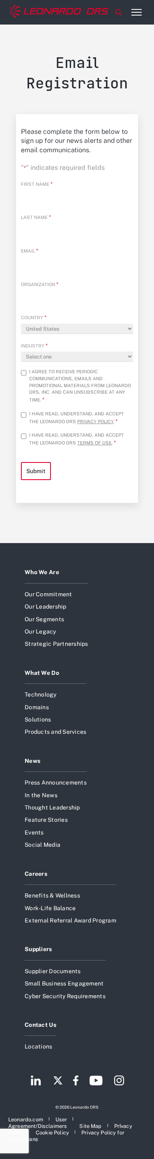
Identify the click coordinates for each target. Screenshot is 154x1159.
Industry (34, 346)
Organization (39, 284)
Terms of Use (94, 443)
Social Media (42, 844)
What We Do (42, 673)
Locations (38, 1046)
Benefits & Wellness (52, 895)
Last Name (36, 217)
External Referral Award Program (70, 920)
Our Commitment (48, 594)
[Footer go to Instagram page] (119, 1081)
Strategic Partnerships (56, 643)
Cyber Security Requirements (65, 996)
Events (34, 832)
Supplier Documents (53, 971)
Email (29, 251)
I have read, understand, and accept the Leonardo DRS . (76, 417)
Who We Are (42, 572)
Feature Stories (46, 819)
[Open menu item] (136, 12)
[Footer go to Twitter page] (58, 1081)
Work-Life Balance (50, 908)
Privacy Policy (95, 421)
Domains (37, 707)
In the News (41, 795)
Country (33, 317)
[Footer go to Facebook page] (76, 1081)
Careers (36, 873)
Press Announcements (56, 782)
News (32, 761)
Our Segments (44, 619)
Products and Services (55, 731)
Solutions (38, 719)
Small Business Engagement (64, 983)
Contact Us (40, 1024)
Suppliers (38, 949)
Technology (41, 694)
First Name (37, 184)
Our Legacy (40, 631)
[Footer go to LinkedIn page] (36, 1081)
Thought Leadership (52, 807)
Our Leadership (46, 606)
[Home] (59, 12)
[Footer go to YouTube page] (96, 1081)
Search (118, 12)
